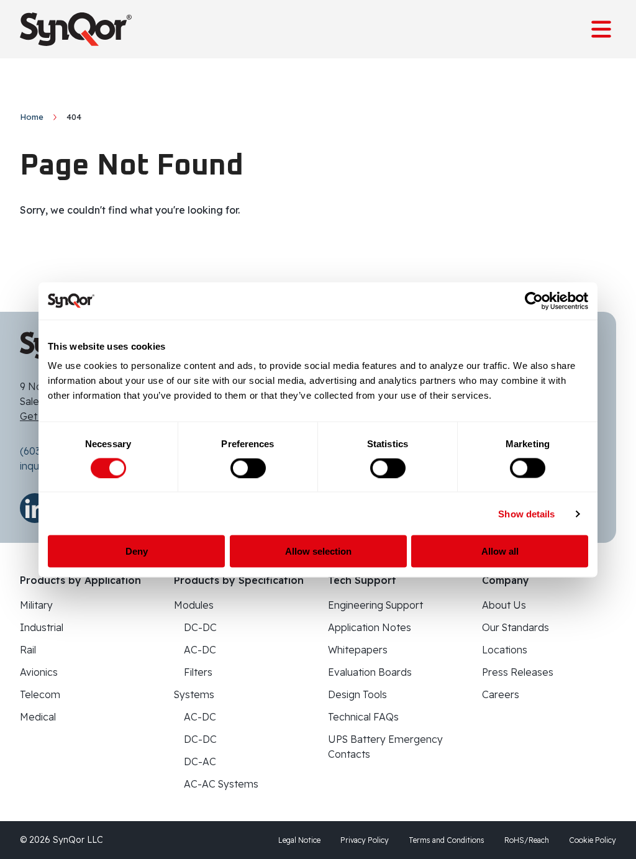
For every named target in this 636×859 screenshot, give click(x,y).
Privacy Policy (364, 840)
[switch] (248, 468)
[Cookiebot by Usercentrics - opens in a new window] (533, 300)
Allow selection (318, 551)
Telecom (40, 694)
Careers (500, 694)
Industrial (41, 627)
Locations (504, 649)
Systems (194, 694)
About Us (504, 605)
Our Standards (515, 627)
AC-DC (200, 649)
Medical (38, 717)
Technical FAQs (363, 717)
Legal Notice (299, 840)
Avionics (39, 672)
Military (36, 605)
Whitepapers (358, 649)
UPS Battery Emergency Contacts (385, 746)
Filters (198, 672)
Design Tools (357, 694)
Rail (28, 649)
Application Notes (369, 627)
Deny (136, 551)
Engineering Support (375, 605)
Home (31, 117)
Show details (526, 513)
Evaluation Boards (370, 672)
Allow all (500, 551)
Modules (194, 605)
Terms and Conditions (446, 840)
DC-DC (200, 627)
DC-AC (200, 761)
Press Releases (517, 672)
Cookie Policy (592, 840)
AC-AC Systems (221, 784)
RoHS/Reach (526, 840)
